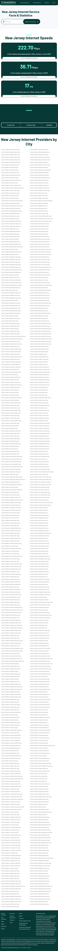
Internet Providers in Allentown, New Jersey (10, 159)
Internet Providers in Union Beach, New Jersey (40, 758)
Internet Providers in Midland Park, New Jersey (40, 190)
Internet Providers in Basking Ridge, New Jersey (11, 211)
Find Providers (3, 918)
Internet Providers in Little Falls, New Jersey (10, 840)
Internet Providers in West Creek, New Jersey (39, 827)
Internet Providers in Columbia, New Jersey (10, 405)
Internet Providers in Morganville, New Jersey (39, 241)
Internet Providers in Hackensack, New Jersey (11, 622)
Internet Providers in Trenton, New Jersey (39, 748)
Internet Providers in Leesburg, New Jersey (10, 819)
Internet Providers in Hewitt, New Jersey (10, 679)
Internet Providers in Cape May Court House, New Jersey (13, 336)
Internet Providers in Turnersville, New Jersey (39, 753)
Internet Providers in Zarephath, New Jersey (39, 904)
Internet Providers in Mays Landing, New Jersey (40, 159)
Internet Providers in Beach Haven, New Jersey (11, 221)
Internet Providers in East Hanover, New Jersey (11, 459)
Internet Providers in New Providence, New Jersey (40, 303)
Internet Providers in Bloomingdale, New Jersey (11, 269)
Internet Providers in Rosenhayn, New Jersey (39, 581)
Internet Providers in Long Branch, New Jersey (11, 855)
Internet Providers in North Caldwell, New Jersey (40, 331)
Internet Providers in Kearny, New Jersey (9, 750)
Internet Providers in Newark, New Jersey (39, 308)
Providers (46, 2)
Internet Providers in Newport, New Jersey (39, 315)
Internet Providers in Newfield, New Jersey (39, 310)
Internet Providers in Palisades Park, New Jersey (40, 397)
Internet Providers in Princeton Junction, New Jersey (41, 502)
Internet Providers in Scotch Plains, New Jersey (40, 604)
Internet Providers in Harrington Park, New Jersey (12, 650)
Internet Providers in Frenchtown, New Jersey (11, 574)
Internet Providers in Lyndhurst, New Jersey (10, 865)
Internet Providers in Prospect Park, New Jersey (40, 505)
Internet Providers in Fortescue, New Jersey (10, 558)
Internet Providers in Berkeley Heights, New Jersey (12, 246)
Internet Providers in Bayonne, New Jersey (10, 216)
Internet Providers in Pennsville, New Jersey (39, 436)
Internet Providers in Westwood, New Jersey (39, 850)
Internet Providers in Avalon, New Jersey (10, 195)
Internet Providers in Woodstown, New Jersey (39, 896)
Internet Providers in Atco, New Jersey (9, 182)
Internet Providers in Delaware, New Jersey (10, 433)
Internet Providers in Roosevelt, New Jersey (39, 571)
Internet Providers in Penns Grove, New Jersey (40, 430)
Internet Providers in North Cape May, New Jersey (40, 333)
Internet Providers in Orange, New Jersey (38, 392)
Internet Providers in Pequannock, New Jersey (40, 438)
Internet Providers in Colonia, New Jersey (10, 400)
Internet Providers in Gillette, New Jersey (10, 587)
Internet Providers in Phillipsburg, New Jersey (39, 443)
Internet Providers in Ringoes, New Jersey (39, 538)
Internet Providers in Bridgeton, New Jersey (10, 295)
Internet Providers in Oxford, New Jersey (38, 395)
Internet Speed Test (24, 2)
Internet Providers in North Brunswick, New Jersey (40, 328)
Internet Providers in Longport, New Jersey (10, 860)
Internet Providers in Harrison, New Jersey (10, 653)
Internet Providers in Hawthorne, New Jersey (10, 668)
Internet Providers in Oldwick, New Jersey (39, 387)
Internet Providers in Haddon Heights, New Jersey (12, 627)
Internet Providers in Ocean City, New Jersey (39, 367)
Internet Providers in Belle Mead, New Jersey (10, 231)
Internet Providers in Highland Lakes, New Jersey (11, 686)
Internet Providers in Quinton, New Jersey (39, 507)
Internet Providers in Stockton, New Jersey (39, 696)
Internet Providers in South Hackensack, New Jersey (41, 663)
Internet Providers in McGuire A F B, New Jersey (40, 164)
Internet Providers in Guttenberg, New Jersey (11, 620)
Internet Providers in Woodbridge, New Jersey (40, 881)
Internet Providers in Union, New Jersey (38, 755)
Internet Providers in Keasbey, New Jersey (10, 753)
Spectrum (3, 926)
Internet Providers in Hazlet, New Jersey (9, 671)
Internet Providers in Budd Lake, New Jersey (10, 313)
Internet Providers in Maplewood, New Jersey (11, 899)
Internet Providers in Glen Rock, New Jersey (10, 599)
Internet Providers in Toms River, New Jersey (39, 737)
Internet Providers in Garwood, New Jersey (10, 579)
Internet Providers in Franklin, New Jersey (10, 561)
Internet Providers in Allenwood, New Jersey (10, 162)
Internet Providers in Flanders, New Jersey (10, 535)
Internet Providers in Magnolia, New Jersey (10, 873)
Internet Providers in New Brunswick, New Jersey (40, 290)
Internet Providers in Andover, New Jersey (10, 172)
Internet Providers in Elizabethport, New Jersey (11, 484)
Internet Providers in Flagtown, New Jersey (10, 533)
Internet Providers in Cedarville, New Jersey (10, 354)
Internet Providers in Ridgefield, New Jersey (39, 530)
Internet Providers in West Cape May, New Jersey (40, 824)
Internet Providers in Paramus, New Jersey (39, 402)
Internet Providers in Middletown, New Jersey (39, 187)
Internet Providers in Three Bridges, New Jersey (40, 730)
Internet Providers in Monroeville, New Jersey (39, 223)
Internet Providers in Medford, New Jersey (39, 167)
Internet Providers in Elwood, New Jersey (10, 492)
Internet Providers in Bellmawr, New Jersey (10, 236)
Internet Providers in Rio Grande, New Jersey (39, 543)
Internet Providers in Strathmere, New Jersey (39, 704)
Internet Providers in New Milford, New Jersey (39, 300)
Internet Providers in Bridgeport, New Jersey (10, 292)
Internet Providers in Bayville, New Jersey (10, 218)
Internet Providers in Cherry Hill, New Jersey (10, 364)
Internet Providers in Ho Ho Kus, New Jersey (10, 704)
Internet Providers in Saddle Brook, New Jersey (40, 592)
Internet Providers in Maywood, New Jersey (39, 162)
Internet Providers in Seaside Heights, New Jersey (40, 615)
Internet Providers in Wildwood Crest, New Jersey (40, 863)
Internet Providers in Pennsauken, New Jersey (39, 433)
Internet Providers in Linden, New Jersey (9, 832)
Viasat (2, 924)
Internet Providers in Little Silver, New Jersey (11, 845)
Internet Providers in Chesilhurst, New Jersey (10, 367)
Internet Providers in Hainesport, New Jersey (10, 633)
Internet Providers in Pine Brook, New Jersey (39, 448)
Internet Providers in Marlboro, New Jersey (10, 904)
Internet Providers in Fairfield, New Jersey (10, 515)
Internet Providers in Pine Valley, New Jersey (39, 454)
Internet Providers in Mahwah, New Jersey (10, 876)
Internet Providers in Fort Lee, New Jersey (10, 553)
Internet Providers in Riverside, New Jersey (39, 551)
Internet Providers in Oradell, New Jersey (38, 390)
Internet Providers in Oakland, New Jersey (39, 361)
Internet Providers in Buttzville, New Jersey (10, 323)
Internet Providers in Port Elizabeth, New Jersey (40, 482)
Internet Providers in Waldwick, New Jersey (39, 791)
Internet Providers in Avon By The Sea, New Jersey (12, 200)
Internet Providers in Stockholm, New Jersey (39, 694)
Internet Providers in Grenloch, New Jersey (10, 617)
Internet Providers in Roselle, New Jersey (38, 576)
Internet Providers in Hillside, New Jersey (10, 702)
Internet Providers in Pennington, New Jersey (39, 428)
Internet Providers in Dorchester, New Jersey (10, 443)
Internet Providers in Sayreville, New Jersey (39, 599)
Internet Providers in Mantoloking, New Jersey (11, 888)
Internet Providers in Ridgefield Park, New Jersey (40, 533)
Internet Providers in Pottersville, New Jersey (39, 497)
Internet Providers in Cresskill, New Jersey (10, 423)
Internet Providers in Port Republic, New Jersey (40, 494)
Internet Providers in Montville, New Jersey (39, 234)
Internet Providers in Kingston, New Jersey (10, 766)
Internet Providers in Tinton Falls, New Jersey (39, 732)
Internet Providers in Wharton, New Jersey (39, 853)
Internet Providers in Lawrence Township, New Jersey (12, 806)
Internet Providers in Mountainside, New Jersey (40, 269)
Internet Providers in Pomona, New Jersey (39, 474)
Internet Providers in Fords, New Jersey (9, 546)
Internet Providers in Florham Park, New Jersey (11, 543)
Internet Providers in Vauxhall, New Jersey (39, 768)
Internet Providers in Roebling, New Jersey (39, 569)
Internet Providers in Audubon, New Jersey (10, 190)
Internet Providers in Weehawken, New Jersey (39, 817)
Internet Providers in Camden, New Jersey (10, 331)
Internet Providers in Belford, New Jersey (10, 228)
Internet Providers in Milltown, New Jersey (39, 203)
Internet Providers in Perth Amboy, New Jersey (40, 441)
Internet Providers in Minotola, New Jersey (39, 213)
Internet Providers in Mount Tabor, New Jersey (40, 264)
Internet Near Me (37, 2)
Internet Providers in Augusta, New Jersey (10, 193)
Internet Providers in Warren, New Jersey (38, 804)
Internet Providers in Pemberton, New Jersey (39, 425)
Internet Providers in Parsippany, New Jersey (39, 410)
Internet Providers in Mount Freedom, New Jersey (40, 254)
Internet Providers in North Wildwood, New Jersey (40, 344)
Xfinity (3, 928)
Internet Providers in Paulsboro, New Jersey (39, 418)
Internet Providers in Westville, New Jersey (39, 847)
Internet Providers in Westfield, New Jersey (39, 845)
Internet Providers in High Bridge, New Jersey (11, 684)
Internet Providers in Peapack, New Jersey (39, 420)
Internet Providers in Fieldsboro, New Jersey (10, 530)
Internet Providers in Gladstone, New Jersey (10, 589)
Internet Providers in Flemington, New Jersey (10, 538)
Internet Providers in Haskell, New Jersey (10, 663)
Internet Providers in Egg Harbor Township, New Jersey (13, 479)
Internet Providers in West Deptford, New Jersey (40, 829)
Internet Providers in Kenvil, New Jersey (9, 760)
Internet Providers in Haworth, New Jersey (10, 666)
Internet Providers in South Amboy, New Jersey (40, 656)
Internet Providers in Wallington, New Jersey (39, 794)
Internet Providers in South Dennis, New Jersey (40, 661)
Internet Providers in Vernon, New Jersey (38, 773)
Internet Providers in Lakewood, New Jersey (10, 783)
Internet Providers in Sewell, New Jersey (38, 625)
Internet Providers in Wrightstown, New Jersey (40, 899)
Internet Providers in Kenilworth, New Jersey (10, 758)
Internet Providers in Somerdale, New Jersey (39, 645)
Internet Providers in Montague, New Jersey (39, 226)
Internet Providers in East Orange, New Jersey (11, 464)
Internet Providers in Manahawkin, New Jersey (11, 881)
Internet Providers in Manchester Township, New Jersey (13, 886)
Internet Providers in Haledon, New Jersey (10, 635)
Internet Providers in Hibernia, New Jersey (10, 681)
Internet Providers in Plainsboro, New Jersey (39, 466)
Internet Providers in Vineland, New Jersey (39, 786)
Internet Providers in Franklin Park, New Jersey (11, 566)
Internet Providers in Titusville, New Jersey (39, 735)
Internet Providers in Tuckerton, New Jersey (39, 750)
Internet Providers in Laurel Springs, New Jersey (11, 796)
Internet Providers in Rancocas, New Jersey (39, 515)
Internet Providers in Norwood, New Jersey (39, 351)
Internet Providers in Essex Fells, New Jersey (10, 505)
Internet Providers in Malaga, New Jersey (10, 878)
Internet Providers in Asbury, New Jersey (10, 177)
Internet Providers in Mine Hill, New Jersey (39, 211)
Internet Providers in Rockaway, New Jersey (39, 561)
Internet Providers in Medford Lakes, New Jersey (40, 170)
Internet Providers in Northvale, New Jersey (39, 349)
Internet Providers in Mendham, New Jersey (39, 172)
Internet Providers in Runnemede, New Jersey (39, 587)
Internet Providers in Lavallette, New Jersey (10, 801)
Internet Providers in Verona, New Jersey (38, 776)
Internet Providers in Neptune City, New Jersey (40, 282)
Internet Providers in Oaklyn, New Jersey (38, 364)
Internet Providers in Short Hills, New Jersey (39, 633)
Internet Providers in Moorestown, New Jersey (40, 239)
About (20, 916)
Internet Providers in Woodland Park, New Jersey (40, 891)
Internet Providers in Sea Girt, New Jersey (39, 610)
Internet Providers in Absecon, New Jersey (10, 149)
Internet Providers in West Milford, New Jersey (40, 835)
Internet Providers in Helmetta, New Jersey (10, 676)
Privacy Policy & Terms (25, 920)
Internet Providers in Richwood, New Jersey (39, 528)
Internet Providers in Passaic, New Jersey (39, 413)
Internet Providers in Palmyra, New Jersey (39, 400)
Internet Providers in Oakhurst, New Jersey (39, 359)
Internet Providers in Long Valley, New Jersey (10, 858)
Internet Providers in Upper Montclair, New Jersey (40, 763)
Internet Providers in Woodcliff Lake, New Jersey (40, 888)
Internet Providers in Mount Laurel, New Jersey (40, 259)
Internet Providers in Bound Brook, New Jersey (11, 282)
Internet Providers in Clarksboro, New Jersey (10, 377)
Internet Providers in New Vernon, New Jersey (39, 305)
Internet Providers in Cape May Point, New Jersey (11, 338)
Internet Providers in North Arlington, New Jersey (40, 323)
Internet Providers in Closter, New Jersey (10, 395)
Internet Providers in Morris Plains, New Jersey (40, 244)
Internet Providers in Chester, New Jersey (10, 369)
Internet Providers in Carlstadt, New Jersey (10, 341)
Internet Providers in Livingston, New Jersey (10, 847)
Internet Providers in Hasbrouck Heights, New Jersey (12, 661)
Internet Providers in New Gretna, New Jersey (39, 295)
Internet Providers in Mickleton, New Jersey (39, 182)
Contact (21, 918)
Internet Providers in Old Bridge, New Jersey (39, 382)
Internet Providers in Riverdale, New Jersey (39, 548)
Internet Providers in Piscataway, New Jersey (39, 456)
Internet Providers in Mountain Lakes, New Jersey (40, 267)
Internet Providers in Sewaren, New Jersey (39, 622)
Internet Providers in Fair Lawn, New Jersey (10, 512)
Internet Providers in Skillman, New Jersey (39, 640)
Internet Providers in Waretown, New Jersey (39, 801)
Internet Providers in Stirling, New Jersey (38, 691)
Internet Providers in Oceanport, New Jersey (39, 377)
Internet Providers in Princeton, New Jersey (39, 500)
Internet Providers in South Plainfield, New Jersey (40, 668)
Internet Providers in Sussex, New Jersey (38, 714)
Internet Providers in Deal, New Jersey (9, 428)
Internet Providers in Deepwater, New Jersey (10, 430)
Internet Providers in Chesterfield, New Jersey (11, 372)
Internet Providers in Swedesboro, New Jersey (40, 717)
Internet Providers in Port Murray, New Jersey (39, 487)
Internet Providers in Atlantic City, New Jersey (11, 185)
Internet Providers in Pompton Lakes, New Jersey (40, 477)
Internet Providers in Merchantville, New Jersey (40, 177)
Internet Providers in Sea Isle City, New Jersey (39, 612)
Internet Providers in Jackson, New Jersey (10, 732)
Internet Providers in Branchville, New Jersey (10, 287)
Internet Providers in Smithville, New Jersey (39, 643)
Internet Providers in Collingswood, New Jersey (11, 397)
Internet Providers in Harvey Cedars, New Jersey (11, 658)
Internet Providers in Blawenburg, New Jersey (11, 264)
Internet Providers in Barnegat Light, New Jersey (11, 205)
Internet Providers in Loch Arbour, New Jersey (11, 850)
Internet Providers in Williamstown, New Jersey (40, 865)
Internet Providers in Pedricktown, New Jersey (40, 423)
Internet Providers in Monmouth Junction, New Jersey (41, 218)
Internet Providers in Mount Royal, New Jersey (39, 262)
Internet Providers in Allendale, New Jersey (10, 154)
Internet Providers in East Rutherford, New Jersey (11, 466)
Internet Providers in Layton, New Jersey (10, 812)
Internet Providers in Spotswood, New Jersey (39, 679)
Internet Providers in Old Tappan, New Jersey (39, 384)
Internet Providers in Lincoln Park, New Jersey (11, 827)
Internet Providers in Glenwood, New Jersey (10, 604)
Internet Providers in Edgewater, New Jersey (10, 471)
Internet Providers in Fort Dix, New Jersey (10, 551)
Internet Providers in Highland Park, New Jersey (11, 689)
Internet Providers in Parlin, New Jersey (38, 407)
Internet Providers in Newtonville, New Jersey (39, 320)
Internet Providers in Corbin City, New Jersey (10, 413)
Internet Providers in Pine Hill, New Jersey (39, 451)
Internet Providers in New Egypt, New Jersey (39, 292)
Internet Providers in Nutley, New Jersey (38, 354)
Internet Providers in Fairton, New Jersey (10, 517)
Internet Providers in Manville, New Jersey (10, 893)
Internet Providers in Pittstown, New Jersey (39, 461)
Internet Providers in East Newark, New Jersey (11, 461)
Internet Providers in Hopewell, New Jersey (10, 717)
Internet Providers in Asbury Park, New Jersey (11, 180)
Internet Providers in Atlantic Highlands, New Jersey (12, 187)
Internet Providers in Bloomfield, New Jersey (10, 267)
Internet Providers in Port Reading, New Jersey (40, 492)
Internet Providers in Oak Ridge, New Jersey (39, 356)
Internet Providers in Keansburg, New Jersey (10, 748)
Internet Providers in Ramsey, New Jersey (39, 512)
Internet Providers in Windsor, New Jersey (39, 870)
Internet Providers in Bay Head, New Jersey (10, 213)
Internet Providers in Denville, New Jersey (10, 441)
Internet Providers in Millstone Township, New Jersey (41, 200)
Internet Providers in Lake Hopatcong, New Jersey (12, 778)
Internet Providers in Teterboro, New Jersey (39, 725)
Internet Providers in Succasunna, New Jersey (40, 707)
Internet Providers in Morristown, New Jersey (39, 246)
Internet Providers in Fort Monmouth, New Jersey (11, 556)
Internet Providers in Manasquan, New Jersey (11, 883)
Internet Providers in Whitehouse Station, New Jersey (41, 858)
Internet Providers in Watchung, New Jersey (39, 809)
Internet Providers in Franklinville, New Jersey (11, 569)
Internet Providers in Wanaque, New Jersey (39, 799)
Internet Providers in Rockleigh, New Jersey (39, 563)
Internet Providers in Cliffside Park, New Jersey (11, 384)
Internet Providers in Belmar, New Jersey (10, 239)
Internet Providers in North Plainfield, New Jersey (40, 341)
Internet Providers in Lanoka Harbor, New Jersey (11, 794)
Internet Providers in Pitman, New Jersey (38, 459)
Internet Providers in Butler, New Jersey (9, 320)
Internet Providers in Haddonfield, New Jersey (11, 630)
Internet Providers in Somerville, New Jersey (39, 653)
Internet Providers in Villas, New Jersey (38, 781)
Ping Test (12, 920)
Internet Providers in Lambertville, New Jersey (11, 786)
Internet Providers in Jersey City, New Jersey (10, 737)
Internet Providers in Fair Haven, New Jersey (10, 510)
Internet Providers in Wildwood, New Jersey (39, 860)
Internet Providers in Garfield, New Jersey (10, 576)
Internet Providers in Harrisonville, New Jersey (11, 656)
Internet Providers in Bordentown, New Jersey (11, 280)
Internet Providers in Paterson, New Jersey (39, 415)
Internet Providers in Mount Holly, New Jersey (39, 257)
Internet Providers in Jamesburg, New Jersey (11, 735)
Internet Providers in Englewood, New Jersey (10, 497)
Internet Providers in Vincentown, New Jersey (39, 783)
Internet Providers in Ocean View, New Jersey (39, 374)
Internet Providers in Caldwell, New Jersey (10, 326)
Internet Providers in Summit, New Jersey (39, 709)
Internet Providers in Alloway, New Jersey (10, 164)
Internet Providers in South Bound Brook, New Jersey (41, 658)
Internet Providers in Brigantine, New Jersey (10, 303)
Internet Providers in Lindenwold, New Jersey (11, 835)
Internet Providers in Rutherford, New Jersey (39, 589)
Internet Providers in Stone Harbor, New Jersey (40, 699)
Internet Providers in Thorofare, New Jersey (39, 727)
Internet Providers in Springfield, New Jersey (39, 684)
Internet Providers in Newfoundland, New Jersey (40, 313)
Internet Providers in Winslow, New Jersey (39, 873)
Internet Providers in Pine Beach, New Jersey (39, 446)
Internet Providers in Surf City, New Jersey (39, 712)
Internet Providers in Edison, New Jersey (10, 474)
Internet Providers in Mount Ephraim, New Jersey (40, 251)
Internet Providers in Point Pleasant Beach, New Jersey (42, 471)
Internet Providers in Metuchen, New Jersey (39, 180)
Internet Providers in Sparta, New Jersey (38, 676)
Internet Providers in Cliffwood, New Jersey (10, 387)
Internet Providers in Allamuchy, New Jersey (10, 152)
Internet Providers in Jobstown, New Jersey (10, 740)
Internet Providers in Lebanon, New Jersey (10, 814)
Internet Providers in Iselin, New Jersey (9, 727)
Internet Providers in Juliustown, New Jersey (10, 745)
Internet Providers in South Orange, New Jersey (40, 666)
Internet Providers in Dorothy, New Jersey (10, 446)
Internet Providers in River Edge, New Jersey (39, 546)
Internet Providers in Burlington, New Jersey (10, 318)
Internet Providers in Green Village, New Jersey (11, 612)
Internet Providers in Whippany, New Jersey (39, 855)
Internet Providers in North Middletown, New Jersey (41, 338)
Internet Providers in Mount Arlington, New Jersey (40, 249)
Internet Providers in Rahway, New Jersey (39, 510)
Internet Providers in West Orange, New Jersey (40, 840)
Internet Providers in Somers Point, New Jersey (40, 648)
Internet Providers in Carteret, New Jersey (10, 346)
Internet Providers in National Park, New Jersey (40, 274)
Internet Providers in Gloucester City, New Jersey (11, 607)
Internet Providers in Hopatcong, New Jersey (11, 712)
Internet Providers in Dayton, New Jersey (10, 425)
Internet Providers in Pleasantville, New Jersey (40, 469)
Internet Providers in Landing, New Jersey (10, 789)
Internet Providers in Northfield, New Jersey (39, 346)
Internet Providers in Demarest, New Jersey (10, 438)
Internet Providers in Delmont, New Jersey (10, 436)
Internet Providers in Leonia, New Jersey (10, 824)
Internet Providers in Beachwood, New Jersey (11, 223)
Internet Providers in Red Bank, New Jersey (39, 523)
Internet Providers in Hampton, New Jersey (10, 645)
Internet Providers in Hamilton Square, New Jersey (12, 640)
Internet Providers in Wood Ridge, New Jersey (39, 876)
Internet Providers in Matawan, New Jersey (39, 154)
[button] (31, 21)
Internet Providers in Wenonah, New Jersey (39, 819)
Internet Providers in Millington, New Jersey (39, 198)
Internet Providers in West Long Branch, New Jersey (41, 832)
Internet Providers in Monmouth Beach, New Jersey (41, 216)
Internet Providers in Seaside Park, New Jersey (40, 617)
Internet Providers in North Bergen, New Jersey (40, 326)
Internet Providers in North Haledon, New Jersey (40, 336)
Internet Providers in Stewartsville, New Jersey (40, 689)
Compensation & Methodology (23, 924)
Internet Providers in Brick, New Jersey (9, 290)
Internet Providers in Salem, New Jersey (38, 597)
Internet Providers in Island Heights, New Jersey (11, 730)
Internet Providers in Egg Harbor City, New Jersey (11, 477)
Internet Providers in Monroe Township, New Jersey (41, 221)
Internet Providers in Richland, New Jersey (39, 525)
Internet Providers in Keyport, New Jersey (10, 763)
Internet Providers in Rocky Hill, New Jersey (39, 566)
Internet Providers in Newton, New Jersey (39, 318)
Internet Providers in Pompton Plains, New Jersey (40, 479)
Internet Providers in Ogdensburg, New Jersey (40, 379)
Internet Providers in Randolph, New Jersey (39, 517)
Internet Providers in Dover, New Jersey (9, 448)
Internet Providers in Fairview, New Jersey (10, 520)
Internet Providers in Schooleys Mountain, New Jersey (41, 602)
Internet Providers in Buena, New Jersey (9, 315)
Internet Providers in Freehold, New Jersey (10, 571)
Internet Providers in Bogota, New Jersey (10, 274)
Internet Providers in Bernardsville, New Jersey (11, 251)
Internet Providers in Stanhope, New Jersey (39, 686)
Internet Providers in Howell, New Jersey (9, 720)
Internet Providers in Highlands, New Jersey (10, 691)
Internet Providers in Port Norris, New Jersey (39, 489)
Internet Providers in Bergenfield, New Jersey (11, 244)
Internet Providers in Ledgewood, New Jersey (11, 817)
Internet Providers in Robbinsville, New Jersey (39, 556)
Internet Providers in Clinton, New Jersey (10, 392)
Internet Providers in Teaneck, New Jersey (39, 720)
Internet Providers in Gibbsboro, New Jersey (10, 581)
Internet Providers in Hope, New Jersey (9, 714)
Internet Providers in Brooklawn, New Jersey (10, 305)
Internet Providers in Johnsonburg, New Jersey (11, 743)
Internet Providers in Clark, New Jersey (9, 374)
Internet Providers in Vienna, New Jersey (38, 778)
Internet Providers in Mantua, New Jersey (10, 891)
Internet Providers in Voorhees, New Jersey (39, 789)
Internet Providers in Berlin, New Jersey (9, 249)
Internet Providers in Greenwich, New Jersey (10, 615)
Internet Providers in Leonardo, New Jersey (10, 822)
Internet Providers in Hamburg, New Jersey (10, 638)
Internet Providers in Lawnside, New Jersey (10, 804)
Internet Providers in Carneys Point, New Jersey (11, 344)
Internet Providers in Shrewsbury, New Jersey (39, 635)
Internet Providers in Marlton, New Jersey (10, 906)
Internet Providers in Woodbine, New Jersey (39, 878)
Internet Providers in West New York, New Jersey (40, 837)
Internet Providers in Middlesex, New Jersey (39, 185)
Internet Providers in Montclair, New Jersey (39, 228)
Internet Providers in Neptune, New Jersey (39, 280)
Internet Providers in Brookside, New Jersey (10, 308)
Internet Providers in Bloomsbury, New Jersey (11, 272)
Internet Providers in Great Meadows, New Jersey (11, 610)
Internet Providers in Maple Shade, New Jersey (11, 896)
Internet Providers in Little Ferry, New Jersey (10, 842)
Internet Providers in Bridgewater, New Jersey (11, 297)
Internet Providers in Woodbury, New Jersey (39, 883)
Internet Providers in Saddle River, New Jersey (40, 594)
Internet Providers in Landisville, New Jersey (10, 791)
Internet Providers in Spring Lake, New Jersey (39, 681)
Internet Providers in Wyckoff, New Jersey (39, 901)
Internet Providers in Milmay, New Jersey (38, 208)
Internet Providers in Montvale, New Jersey (39, 231)
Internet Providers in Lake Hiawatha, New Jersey (11, 776)
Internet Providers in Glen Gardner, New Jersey (11, 594)
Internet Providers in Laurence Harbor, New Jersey (12, 799)
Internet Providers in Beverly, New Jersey (10, 254)
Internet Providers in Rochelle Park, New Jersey (40, 558)
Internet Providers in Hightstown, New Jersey (11, 694)
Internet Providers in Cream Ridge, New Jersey (11, 420)
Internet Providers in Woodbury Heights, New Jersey (41, 886)
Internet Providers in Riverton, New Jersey (39, 553)
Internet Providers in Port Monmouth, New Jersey (40, 484)
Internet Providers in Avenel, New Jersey (9, 198)
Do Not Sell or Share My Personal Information (25, 928)
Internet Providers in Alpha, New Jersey (9, 167)
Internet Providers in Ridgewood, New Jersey (39, 535)
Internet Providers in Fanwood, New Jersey (10, 523)
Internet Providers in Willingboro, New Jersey (39, 868)
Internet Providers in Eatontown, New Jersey (10, 469)
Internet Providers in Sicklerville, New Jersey (39, 638)
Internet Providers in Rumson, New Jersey (39, 584)
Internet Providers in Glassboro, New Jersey (10, 592)
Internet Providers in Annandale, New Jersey (10, 175)
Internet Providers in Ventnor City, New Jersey (39, 771)
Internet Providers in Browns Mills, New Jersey (11, 310)
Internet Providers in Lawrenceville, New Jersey (11, 809)
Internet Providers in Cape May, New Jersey (10, 333)
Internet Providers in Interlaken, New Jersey (10, 722)
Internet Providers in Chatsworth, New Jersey (11, 361)
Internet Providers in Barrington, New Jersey (10, 208)
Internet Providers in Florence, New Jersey (10, 540)
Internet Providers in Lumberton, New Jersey (10, 863)
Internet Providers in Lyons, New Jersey (9, 868)
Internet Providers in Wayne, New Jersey (38, 814)
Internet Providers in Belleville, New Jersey (10, 234)
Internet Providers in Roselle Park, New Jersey (40, 579)
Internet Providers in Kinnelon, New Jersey (10, 768)
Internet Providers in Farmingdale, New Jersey (11, 528)
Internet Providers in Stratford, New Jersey (39, 702)
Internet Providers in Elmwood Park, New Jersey (11, 489)
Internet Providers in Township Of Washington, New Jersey (42, 745)
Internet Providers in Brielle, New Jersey (9, 300)
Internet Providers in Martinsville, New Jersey (39, 152)
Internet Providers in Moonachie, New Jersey (39, 236)
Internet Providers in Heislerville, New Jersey (10, 673)
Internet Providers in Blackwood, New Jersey (10, 259)
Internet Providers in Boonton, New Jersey (10, 277)
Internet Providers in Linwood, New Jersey (10, 837)
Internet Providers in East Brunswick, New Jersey (11, 456)
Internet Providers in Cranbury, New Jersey (10, 415)
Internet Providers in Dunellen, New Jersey (10, 454)
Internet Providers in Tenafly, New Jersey (38, 722)
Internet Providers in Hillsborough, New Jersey (11, 696)
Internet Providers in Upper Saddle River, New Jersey (41, 766)
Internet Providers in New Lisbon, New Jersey (39, 297)
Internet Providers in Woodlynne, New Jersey (39, 893)
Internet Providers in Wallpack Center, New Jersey (40, 796)
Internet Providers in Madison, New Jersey (10, 870)
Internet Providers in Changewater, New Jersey (11, 356)
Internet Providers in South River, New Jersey (39, 671)
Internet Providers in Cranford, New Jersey (10, 418)
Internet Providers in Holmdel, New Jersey (10, 709)
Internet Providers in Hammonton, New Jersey (11, 643)
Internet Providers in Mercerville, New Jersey (39, 175)
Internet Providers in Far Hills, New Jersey (10, 525)
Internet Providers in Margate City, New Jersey (11, 901)
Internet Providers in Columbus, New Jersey (10, 407)
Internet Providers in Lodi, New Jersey (9, 853)
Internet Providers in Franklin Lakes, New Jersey (11, 563)
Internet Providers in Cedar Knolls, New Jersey (11, 351)
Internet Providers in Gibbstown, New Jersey (10, 584)
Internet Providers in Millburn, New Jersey (38, 195)
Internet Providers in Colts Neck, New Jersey (10, 402)
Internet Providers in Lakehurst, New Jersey (10, 781)
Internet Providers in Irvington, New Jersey (10, 725)
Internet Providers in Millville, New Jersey (38, 205)
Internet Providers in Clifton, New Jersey (10, 390)
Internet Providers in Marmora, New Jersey (39, 149)
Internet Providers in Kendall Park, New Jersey (11, 755)
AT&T (2, 921)
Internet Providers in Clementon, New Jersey (10, 382)
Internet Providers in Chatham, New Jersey (10, 359)
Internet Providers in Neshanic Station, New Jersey (41, 285)
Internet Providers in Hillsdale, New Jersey (10, 699)
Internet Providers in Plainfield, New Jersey (39, 464)
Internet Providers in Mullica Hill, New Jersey (39, 272)
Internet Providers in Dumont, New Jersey (10, 451)
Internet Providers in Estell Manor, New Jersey (11, 507)
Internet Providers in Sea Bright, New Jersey (39, 607)
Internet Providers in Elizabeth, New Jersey (10, 482)
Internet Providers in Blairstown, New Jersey (10, 262)
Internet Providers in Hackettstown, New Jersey (11, 625)
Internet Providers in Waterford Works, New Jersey (41, 812)
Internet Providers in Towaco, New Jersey (39, 743)
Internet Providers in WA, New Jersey (38, 806)
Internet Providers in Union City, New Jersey (39, 760)
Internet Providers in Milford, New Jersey (38, 193)
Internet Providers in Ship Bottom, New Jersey (40, 630)
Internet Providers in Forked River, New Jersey (11, 548)
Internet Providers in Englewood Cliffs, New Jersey (12, 500)
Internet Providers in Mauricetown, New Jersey (40, 157)
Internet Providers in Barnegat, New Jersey (10, 203)
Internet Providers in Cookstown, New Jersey (11, 410)
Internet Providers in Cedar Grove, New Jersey (11, 349)
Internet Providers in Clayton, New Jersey (10, 379)
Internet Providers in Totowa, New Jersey (39, 740)
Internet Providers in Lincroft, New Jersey (10, 829)
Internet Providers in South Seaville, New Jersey (40, 673)
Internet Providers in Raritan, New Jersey (38, 520)
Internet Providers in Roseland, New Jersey (39, 574)
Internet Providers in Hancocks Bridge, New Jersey (12, 648)
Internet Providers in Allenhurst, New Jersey (10, 157)
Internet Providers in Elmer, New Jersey (9, 487)
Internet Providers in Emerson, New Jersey (10, 494)
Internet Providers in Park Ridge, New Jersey (39, 405)
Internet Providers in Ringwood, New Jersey (39, 540)
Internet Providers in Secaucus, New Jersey (39, 620)
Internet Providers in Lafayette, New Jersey (10, 771)
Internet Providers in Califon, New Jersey (10, 328)
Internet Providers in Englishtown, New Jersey (11, 502)
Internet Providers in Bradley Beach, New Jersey (11, 285)
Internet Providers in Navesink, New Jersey (39, 277)
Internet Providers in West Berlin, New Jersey (39, 822)
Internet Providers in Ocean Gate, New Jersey (39, 369)
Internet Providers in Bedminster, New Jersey (11, 226)
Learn (53, 2)
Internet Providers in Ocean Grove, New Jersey (40, 372)
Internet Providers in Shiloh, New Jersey (38, 627)
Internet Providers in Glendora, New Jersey (10, 602)
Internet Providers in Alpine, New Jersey (9, 170)
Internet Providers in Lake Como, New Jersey (11, 773)
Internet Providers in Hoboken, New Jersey (10, 707)
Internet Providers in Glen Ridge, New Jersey (10, 597)
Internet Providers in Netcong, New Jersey (39, 287)
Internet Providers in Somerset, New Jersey (39, 650)
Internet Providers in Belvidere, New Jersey (10, 241)
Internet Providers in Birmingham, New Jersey (11, 257)
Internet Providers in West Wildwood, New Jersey (40, 842)
